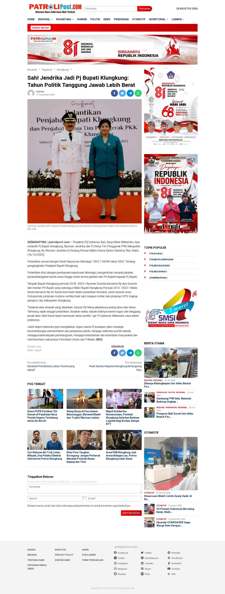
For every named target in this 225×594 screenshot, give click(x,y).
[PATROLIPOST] (55, 8)
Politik (171, 392)
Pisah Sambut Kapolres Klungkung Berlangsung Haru (115, 366)
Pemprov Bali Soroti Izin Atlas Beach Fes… (174, 415)
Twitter (148, 553)
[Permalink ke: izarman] (30, 93)
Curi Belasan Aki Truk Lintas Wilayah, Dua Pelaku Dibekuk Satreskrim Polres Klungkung (44, 455)
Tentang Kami (35, 560)
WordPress (177, 558)
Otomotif (149, 493)
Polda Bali (156, 253)
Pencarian (144, 8)
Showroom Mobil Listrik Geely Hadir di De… (168, 498)
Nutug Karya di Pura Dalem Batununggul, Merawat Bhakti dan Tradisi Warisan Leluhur (84, 414)
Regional (158, 380)
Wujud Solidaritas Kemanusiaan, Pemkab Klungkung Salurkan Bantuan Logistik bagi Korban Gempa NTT (122, 417)
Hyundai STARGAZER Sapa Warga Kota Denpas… (173, 524)
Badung (148, 380)
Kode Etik (60, 549)
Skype (148, 569)
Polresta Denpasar (161, 259)
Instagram (123, 563)
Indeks (31, 549)
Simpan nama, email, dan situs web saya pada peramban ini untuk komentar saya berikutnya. (79, 505)
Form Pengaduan (92, 560)
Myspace (122, 569)
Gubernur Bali (158, 277)
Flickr (147, 574)
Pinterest (175, 553)
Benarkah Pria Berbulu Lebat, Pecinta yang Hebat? (51, 366)
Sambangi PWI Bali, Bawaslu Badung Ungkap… (173, 400)
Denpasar (161, 392)
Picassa (122, 574)
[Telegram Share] (130, 93)
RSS (173, 574)
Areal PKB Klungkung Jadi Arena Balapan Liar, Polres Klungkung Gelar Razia (121, 455)
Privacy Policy (64, 554)
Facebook (123, 553)
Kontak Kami (62, 560)
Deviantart (176, 563)
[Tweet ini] (122, 93)
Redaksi (32, 554)
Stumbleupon (151, 558)
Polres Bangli (158, 271)
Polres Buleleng (159, 265)
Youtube (175, 569)
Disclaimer (89, 554)
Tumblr (121, 558)
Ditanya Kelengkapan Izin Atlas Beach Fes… (167, 385)
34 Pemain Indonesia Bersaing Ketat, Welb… (175, 510)
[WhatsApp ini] (138, 93)
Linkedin (149, 563)
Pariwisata (171, 407)
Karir (85, 549)
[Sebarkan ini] (114, 93)
